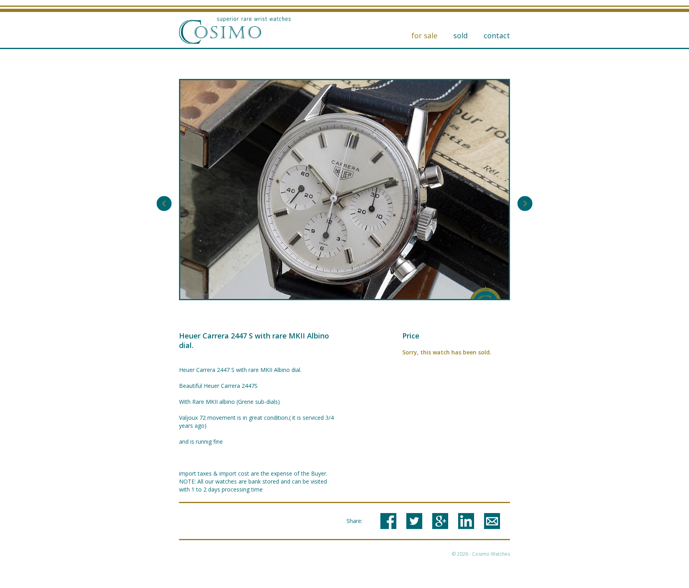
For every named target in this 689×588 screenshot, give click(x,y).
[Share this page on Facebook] (388, 521)
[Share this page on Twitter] (414, 521)
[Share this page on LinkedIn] (466, 521)
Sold (460, 35)
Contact (497, 35)
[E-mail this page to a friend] (492, 521)
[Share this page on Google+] (440, 521)
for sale (424, 35)
